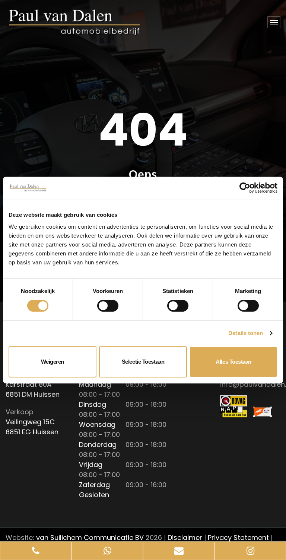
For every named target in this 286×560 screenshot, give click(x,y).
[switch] (107, 306)
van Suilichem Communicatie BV (90, 537)
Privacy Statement (238, 537)
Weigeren (52, 361)
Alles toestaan (233, 361)
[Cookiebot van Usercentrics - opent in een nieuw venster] (244, 187)
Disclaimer (185, 537)
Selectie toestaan (143, 361)
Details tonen (245, 333)
